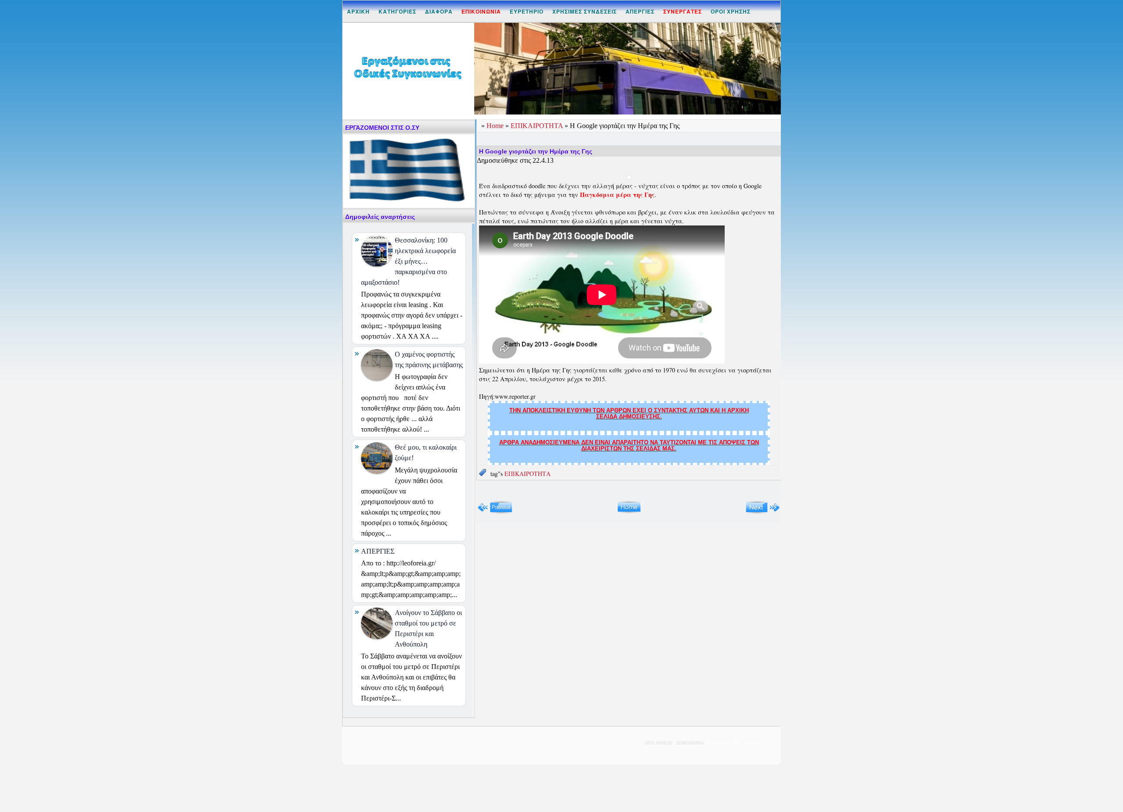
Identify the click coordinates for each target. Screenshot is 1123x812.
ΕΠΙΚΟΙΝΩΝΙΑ (690, 742)
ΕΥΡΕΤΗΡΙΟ (527, 11)
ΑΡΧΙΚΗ (358, 11)
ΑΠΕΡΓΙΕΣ (640, 11)
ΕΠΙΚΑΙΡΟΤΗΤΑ (538, 125)
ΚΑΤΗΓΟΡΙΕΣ (397, 11)
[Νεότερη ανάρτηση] (495, 511)
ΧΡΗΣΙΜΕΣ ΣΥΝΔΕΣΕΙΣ (584, 11)
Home (495, 125)
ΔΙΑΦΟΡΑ (439, 11)
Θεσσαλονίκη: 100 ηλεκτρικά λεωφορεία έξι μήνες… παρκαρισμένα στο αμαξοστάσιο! (408, 261)
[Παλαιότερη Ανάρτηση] (762, 511)
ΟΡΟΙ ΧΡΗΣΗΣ (731, 11)
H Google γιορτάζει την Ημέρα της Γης (535, 151)
